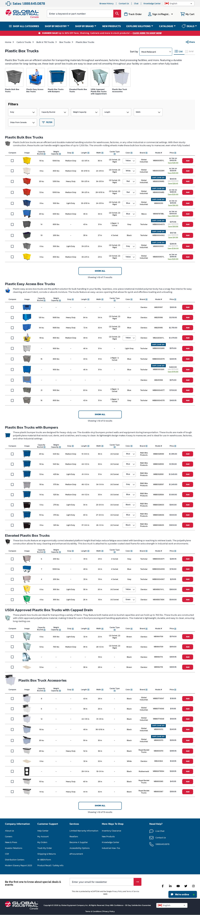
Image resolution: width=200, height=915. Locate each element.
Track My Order (44, 848)
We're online (182, 894)
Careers (8, 836)
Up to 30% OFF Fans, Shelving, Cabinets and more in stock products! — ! (102, 33)
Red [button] (128, 181)
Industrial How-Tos (111, 848)
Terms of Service (132, 891)
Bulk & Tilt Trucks (45, 42)
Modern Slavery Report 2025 (18, 865)
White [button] (128, 170)
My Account (43, 836)
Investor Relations (13, 848)
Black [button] (128, 504)
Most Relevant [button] (148, 52)
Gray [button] (128, 246)
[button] (178, 3)
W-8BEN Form (44, 859)
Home (8, 42)
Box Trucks (64, 42)
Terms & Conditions (93, 911)
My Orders (42, 842)
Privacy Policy (117, 891)
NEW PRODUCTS (111, 26)
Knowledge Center (152, 3)
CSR (7, 854)
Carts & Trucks (24, 42)
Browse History (107, 3)
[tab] (179, 51)
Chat (136, 3)
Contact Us (124, 3)
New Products (108, 836)
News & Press (11, 842)
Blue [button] (128, 203)
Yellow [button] (128, 160)
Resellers (74, 836)
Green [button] (128, 599)
